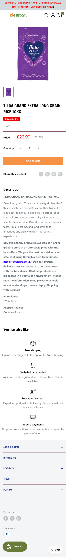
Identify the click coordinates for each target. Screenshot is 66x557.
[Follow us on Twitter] (12, 518)
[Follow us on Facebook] (5, 518)
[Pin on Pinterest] (47, 174)
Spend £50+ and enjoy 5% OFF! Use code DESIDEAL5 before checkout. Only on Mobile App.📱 (33, 4)
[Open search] (46, 15)
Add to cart (33, 161)
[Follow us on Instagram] (18, 518)
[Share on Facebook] (41, 174)
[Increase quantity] (38, 148)
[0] (60, 15)
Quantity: (9, 148)
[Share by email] (60, 174)
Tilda (6, 125)
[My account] (53, 15)
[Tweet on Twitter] (53, 174)
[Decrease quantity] (20, 148)
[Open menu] (5, 15)
